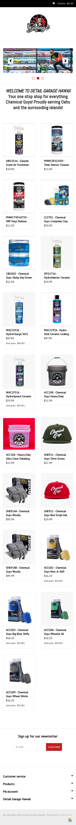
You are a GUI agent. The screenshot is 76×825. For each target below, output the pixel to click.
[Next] (65, 60)
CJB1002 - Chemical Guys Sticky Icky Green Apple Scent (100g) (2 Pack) (19, 275)
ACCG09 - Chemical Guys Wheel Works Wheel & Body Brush (18, 694)
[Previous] (10, 60)
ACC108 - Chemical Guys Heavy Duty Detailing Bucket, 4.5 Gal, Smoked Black (56, 394)
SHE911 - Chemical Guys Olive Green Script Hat (55, 457)
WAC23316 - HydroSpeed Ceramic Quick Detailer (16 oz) (19, 394)
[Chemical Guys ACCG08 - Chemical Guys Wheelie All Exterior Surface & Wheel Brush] (57, 609)
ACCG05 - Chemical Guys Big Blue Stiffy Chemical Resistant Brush (17, 632)
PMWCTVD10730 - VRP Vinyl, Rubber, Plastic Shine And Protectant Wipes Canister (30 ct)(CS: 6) (18, 219)
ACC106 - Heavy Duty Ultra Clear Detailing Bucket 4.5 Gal (18, 457)
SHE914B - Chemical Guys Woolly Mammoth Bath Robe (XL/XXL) (18, 569)
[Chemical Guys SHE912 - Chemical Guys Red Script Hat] (57, 490)
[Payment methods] (69, 819)
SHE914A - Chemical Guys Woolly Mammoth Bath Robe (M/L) (18, 513)
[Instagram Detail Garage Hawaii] (45, 759)
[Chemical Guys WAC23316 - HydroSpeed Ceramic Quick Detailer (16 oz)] (19, 371)
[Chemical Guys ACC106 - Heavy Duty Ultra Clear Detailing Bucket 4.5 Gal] (19, 434)
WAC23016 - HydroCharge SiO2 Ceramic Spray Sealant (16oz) (17, 332)
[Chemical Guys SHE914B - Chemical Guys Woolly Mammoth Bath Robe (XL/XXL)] (19, 546)
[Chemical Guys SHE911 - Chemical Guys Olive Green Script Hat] (57, 434)
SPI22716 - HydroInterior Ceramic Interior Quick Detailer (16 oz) (57, 275)
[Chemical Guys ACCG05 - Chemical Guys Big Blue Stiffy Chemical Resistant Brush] (19, 609)
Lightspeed (66, 814)
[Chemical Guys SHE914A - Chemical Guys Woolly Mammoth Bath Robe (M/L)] (19, 490)
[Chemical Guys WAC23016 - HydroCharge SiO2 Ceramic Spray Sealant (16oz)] (19, 309)
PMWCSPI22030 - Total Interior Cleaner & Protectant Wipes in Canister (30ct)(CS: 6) (57, 163)
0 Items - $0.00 (65, 3)
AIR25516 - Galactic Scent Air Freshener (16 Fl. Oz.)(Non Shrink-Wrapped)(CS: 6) (18, 163)
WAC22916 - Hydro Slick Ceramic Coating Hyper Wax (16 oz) (56, 332)
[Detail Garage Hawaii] (44, 24)
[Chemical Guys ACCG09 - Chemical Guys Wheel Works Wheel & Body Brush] (19, 671)
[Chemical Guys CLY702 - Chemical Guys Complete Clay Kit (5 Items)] (57, 196)
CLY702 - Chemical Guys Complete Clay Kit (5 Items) (56, 219)
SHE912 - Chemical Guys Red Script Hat (55, 513)
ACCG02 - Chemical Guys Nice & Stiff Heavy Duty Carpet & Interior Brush (56, 569)
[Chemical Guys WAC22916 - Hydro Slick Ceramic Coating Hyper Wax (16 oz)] (57, 309)
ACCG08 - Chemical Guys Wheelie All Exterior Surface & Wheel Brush (55, 632)
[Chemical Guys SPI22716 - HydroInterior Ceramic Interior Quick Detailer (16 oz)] (57, 253)
